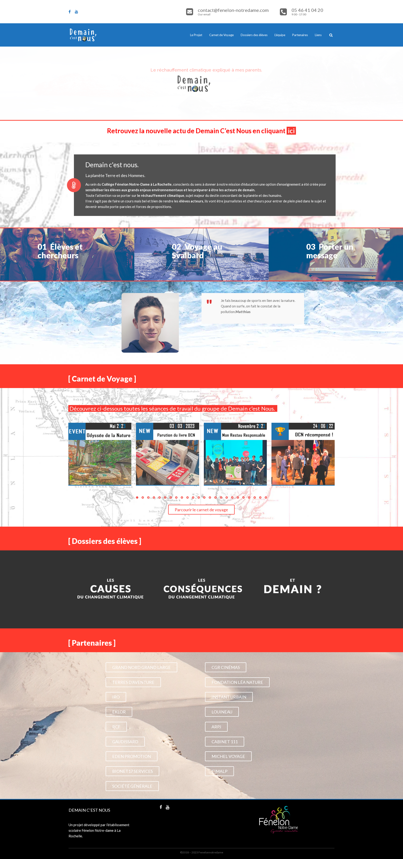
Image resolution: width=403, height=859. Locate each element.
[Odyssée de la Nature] (100, 454)
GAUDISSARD (125, 741)
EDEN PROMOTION (131, 756)
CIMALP (219, 771)
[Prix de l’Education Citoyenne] (303, 454)
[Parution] (167, 454)
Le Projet (196, 35)
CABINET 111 (225, 741)
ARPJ (216, 726)
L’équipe (279, 35)
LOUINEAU (222, 711)
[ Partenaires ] (91, 642)
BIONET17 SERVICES (132, 771)
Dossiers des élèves (254, 35)
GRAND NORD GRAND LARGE (141, 667)
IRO (116, 696)
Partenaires (300, 35)
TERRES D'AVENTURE (133, 682)
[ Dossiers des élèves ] (104, 540)
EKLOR (119, 711)
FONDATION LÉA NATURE (237, 682)
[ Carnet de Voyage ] (102, 378)
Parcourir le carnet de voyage (201, 509)
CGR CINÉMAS (226, 667)
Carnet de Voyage (221, 35)
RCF (116, 726)
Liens (318, 35)
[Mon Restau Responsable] (235, 454)
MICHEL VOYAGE (228, 756)
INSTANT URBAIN (229, 696)
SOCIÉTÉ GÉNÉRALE (132, 786)
